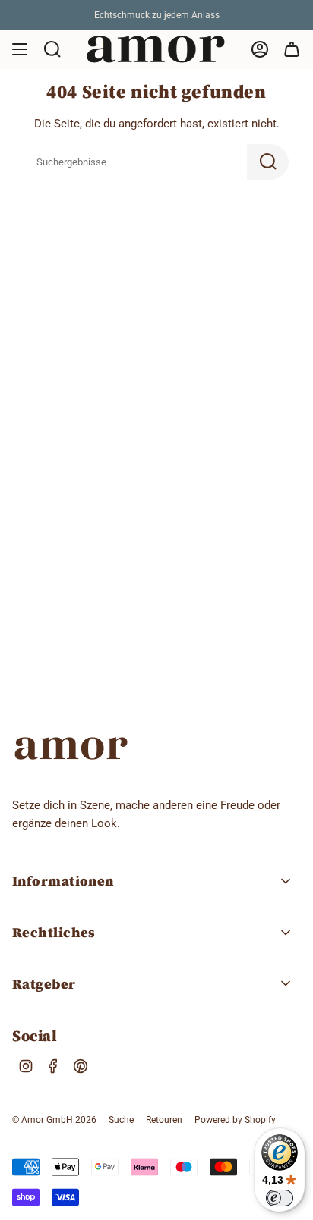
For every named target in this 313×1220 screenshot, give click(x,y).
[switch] (279, 1198)
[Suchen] (268, 162)
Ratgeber (44, 983)
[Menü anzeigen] (20, 49)
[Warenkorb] (292, 49)
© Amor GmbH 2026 (54, 1120)
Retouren (164, 1120)
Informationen (63, 880)
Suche (121, 1120)
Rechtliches (54, 932)
